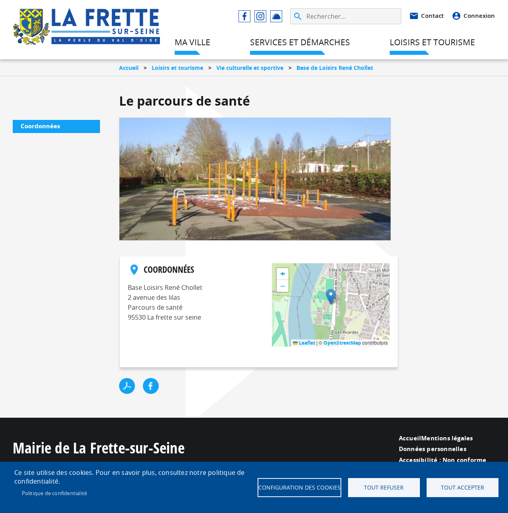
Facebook (244, 16)
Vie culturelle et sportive (249, 67)
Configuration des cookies (299, 487)
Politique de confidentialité (54, 493)
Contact (432, 16)
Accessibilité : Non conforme (443, 460)
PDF (127, 386)
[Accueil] (86, 18)
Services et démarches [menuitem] (300, 42)
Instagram (260, 16)
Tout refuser (384, 487)
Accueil (129, 67)
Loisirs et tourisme (177, 67)
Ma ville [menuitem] (192, 42)
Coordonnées (40, 126)
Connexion (479, 16)
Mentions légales (447, 438)
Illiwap (276, 16)
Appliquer (298, 16)
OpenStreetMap (342, 342)
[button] (331, 297)
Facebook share (151, 386)
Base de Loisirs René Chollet (334, 67)
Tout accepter (462, 487)
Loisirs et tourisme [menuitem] (432, 42)
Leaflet (306, 342)
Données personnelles (432, 449)
